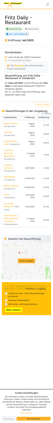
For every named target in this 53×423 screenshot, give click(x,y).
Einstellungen (9, 419)
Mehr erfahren (13, 310)
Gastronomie (33, 29)
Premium (19, 65)
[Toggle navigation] (47, 4)
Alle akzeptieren (33, 419)
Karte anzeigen (26, 261)
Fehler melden (43, 104)
